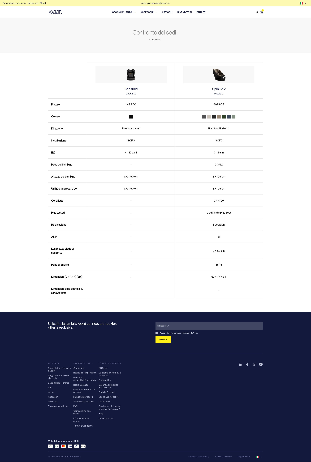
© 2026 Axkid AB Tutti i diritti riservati (64, 456)
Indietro (156, 39)
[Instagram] (254, 364)
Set (50, 387)
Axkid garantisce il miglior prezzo (155, 3)
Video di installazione (83, 401)
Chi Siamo (103, 368)
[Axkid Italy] (55, 12)
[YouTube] (261, 364)
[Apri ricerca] (257, 12)
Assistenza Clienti (37, 3)
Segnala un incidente (109, 397)
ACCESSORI (147, 12)
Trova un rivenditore (58, 406)
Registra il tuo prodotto (84, 373)
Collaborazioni (106, 418)
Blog (101, 413)
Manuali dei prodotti (83, 397)
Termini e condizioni (223, 456)
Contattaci (78, 368)
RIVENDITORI (184, 12)
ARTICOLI (167, 12)
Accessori (53, 397)
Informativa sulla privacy (198, 456)
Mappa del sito (244, 456)
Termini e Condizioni (82, 426)
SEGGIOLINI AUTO (122, 12)
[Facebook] (247, 364)
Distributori (104, 401)
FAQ (75, 406)
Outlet (51, 392)
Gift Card (52, 401)
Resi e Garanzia (80, 385)
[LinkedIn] (240, 364)
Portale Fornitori (107, 392)
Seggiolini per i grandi (58, 383)
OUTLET (201, 12)
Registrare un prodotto (14, 3)
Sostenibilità (105, 380)
